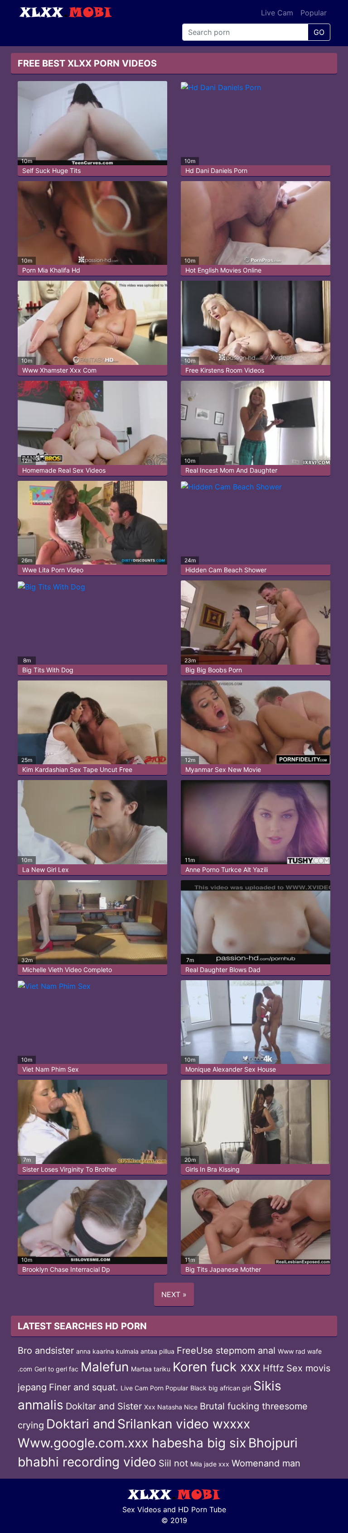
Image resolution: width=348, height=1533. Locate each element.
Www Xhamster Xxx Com (59, 370)
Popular (313, 12)
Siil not (173, 1463)
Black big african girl (220, 1388)
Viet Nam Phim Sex (50, 1069)
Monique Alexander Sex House (230, 1069)
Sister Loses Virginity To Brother (69, 1169)
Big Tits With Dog (47, 670)
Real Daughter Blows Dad (223, 969)
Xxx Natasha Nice (171, 1407)
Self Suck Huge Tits (51, 170)
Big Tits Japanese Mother (223, 1269)
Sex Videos (141, 1509)
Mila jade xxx (209, 1464)
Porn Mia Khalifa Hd (51, 270)
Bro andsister (46, 1350)
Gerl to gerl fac (56, 1369)
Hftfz (273, 1368)
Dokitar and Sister (104, 1406)
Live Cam (277, 12)
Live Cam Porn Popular (154, 1388)
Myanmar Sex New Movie (223, 769)
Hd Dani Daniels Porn (216, 170)
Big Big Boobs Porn (213, 670)
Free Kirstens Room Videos (224, 370)
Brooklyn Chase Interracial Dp (66, 1269)
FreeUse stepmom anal (226, 1350)
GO (319, 32)
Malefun (105, 1367)
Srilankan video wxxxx (183, 1424)
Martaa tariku (150, 1369)
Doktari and (80, 1424)
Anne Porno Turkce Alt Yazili (226, 869)
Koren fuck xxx (217, 1367)
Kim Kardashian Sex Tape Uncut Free (77, 769)
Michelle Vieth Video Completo (67, 969)
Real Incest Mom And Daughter (231, 470)
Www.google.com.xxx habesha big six (132, 1443)
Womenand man (266, 1463)
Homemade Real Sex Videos (64, 470)
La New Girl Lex (45, 869)
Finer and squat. (83, 1387)
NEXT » (174, 1294)
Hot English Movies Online (223, 270)
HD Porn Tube (202, 1509)
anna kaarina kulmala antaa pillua (125, 1351)
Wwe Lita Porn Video (52, 570)
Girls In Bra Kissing (212, 1169)
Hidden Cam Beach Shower (225, 570)
